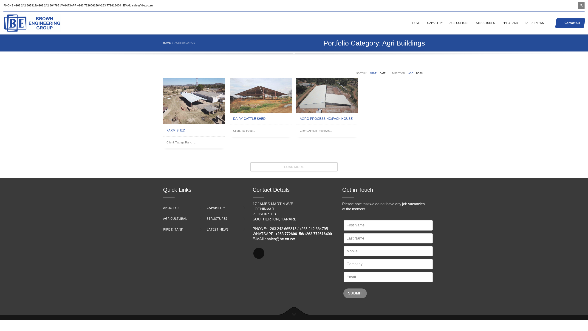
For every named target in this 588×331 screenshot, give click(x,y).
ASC (410, 73)
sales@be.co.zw (142, 5)
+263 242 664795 (313, 229)
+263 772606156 (88, 5)
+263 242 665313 (282, 229)
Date (383, 73)
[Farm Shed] (194, 101)
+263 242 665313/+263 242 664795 (36, 5)
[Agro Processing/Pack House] (327, 95)
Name (373, 73)
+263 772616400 (110, 5)
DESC (419, 73)
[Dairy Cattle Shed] (261, 95)
